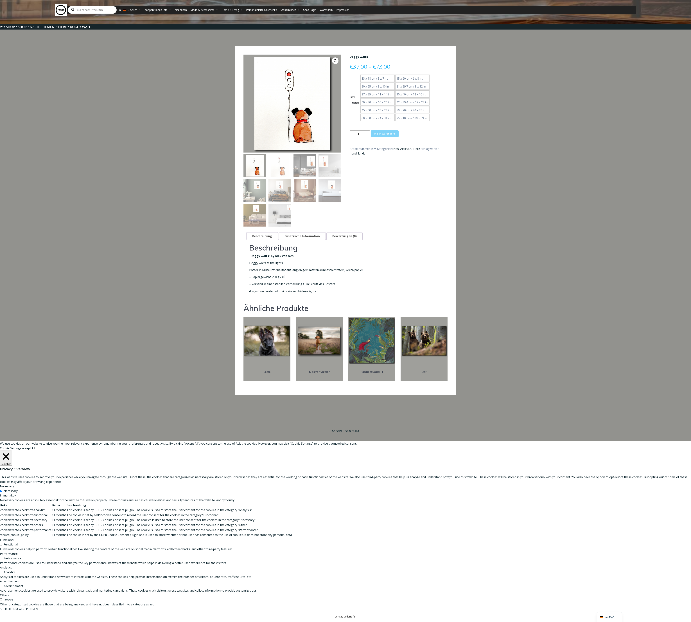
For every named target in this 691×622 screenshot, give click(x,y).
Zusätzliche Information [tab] (302, 236)
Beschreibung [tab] (262, 236)
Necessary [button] (7, 486)
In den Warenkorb (384, 133)
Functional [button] (7, 540)
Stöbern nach (288, 10)
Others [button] (4, 595)
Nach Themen (42, 27)
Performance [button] (9, 554)
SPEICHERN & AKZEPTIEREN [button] (19, 609)
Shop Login (309, 10)
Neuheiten (181, 10)
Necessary (11, 491)
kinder (362, 153)
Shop (10, 27)
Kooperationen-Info (156, 10)
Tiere (62, 27)
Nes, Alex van (402, 149)
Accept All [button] (28, 448)
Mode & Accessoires (202, 10)
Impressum (342, 10)
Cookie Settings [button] (10, 448)
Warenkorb (326, 10)
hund (353, 153)
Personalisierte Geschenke (261, 10)
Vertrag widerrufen (345, 616)
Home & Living (230, 10)
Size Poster (354, 100)
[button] (335, 60)
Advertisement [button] (10, 581)
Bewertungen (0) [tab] (344, 236)
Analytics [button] (6, 567)
